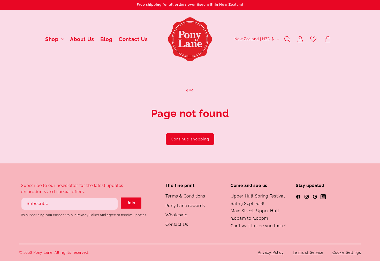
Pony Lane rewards (185, 205)
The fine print (179, 185)
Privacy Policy (271, 252)
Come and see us (249, 185)
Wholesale (176, 214)
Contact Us (176, 224)
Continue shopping (190, 139)
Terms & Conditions (185, 196)
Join (131, 202)
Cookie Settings (346, 252)
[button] (54, 39)
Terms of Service (308, 252)
